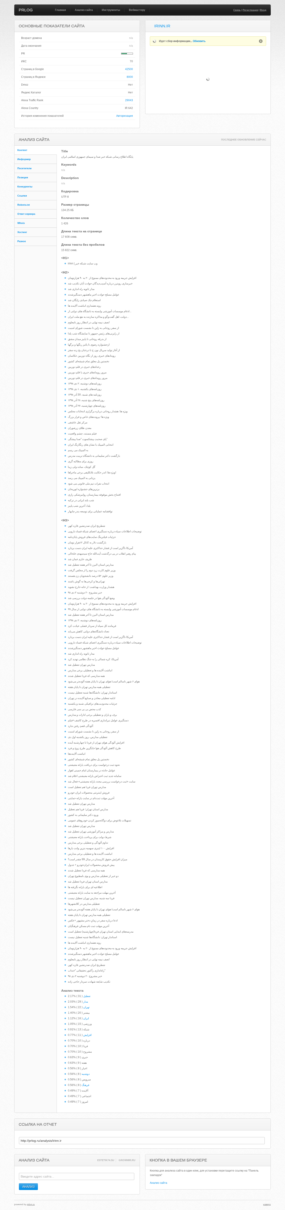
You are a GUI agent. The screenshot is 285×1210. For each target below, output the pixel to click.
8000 (130, 76)
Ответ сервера (26, 214)
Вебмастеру (137, 10)
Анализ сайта (84, 10)
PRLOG (26, 10)
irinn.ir (162, 26)
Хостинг (22, 232)
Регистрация (250, 10)
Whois (21, 223)
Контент (22, 150)
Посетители (24, 168)
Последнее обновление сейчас (243, 139)
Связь (237, 10)
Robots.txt (23, 204)
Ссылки (22, 195)
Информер (24, 159)
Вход (263, 10)
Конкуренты (24, 186)
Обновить (199, 41)
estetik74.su (105, 1160)
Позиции (22, 177)
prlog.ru (31, 1204)
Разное (21, 241)
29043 (129, 100)
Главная (60, 10)
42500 (129, 69)
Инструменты (111, 10)
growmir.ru (127, 1160)
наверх (267, 1204)
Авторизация (124, 115)
